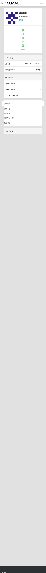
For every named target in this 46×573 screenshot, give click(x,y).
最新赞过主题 (9, 118)
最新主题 (7, 108)
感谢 (23, 49)
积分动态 (7, 122)
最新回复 (7, 103)
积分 (23, 34)
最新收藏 (7, 113)
